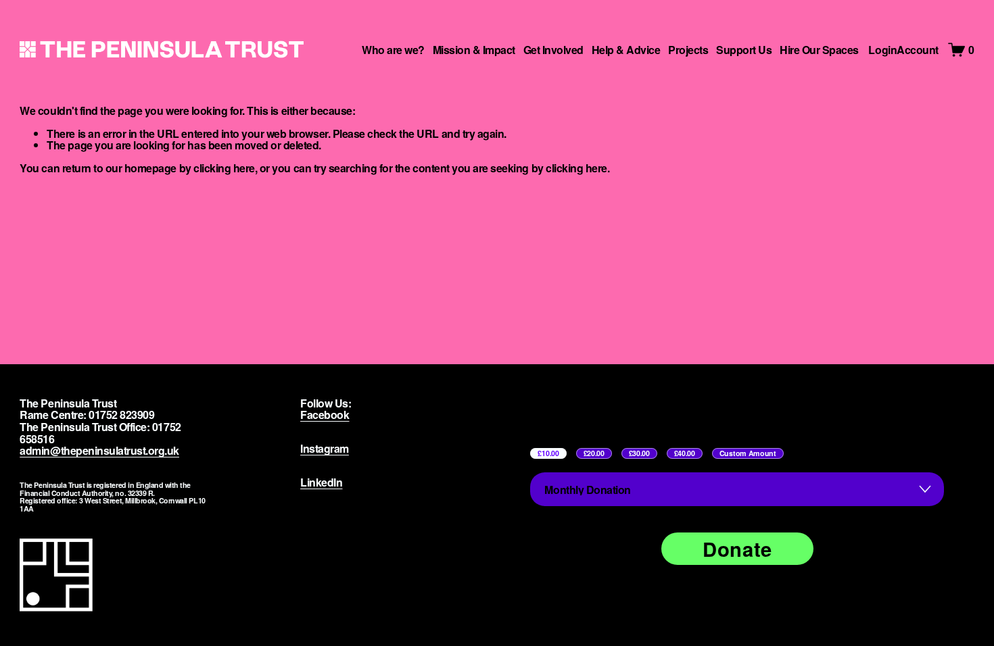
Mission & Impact (474, 50)
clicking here (224, 168)
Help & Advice (626, 50)
